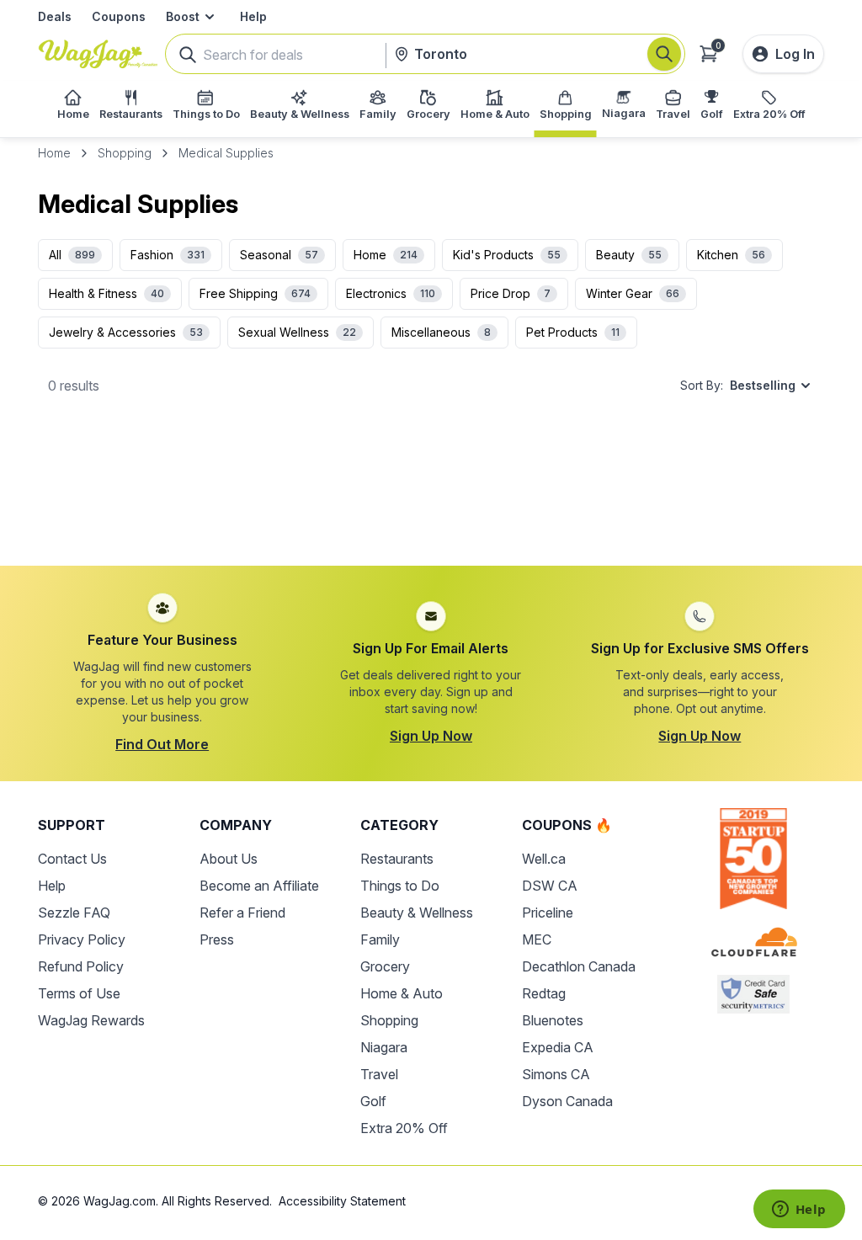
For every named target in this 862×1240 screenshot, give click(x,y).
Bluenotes (552, 1020)
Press (217, 939)
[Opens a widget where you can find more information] (799, 1210)
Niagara (383, 1047)
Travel (379, 1074)
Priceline (547, 912)
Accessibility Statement (342, 1201)
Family (380, 939)
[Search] (664, 54)
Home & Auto (401, 993)
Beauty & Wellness (416, 912)
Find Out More (162, 744)
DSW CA (549, 885)
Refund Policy (81, 966)
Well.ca (544, 858)
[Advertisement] (431, 494)
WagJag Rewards (91, 1020)
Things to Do (399, 885)
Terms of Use (79, 993)
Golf (373, 1101)
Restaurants (397, 858)
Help (253, 16)
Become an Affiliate (259, 885)
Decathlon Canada (579, 966)
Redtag (544, 993)
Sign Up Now (431, 735)
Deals (55, 16)
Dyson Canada (567, 1101)
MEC (536, 939)
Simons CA (556, 1074)
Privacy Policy (81, 939)
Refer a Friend (242, 912)
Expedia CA (557, 1047)
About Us (229, 858)
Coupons (119, 16)
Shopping (125, 153)
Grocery (385, 966)
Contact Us (72, 858)
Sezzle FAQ (74, 912)
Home (54, 153)
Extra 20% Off (404, 1128)
